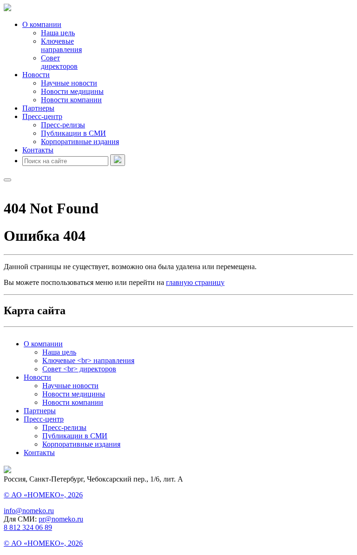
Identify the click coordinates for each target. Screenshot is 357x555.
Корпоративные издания (80, 141)
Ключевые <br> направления (88, 360)
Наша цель (58, 33)
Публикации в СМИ (73, 133)
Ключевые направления (61, 45)
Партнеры (38, 108)
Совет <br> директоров (79, 369)
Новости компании (71, 100)
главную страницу (195, 282)
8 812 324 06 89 (28, 527)
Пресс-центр (42, 116)
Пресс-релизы (63, 125)
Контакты (37, 150)
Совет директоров (59, 62)
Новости (36, 75)
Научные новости (69, 83)
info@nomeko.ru (29, 511)
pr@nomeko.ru (61, 519)
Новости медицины (72, 91)
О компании (41, 24)
